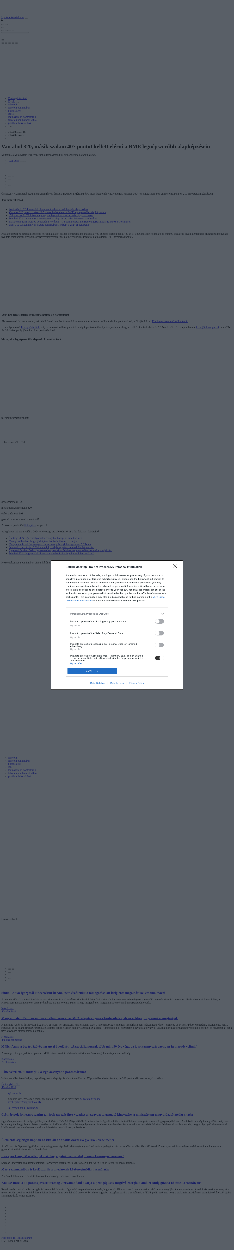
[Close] (176, 567)
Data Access (117, 683)
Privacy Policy (136, 683)
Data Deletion (97, 683)
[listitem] (117, 614)
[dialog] (117, 625)
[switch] (159, 621)
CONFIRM (92, 671)
